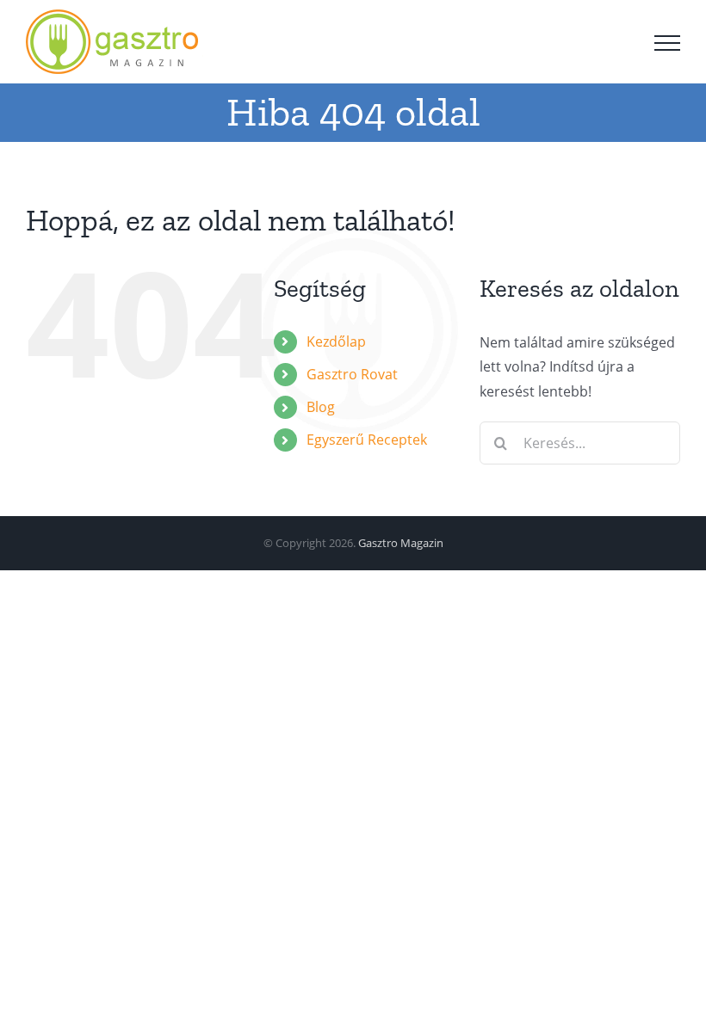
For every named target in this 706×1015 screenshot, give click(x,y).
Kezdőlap (336, 341)
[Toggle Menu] (667, 43)
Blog (321, 406)
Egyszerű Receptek (367, 439)
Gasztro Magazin (400, 543)
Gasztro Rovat (352, 374)
